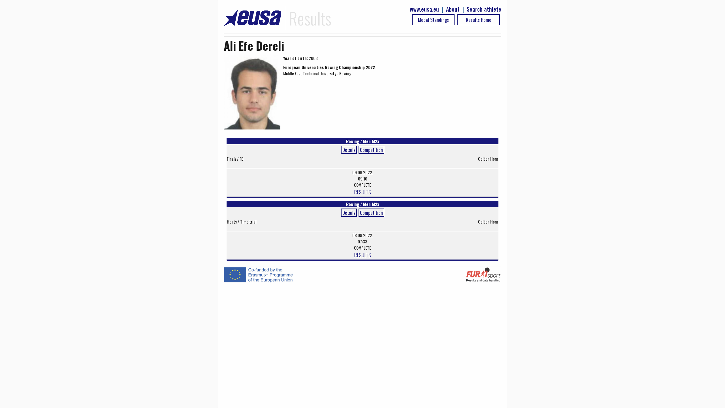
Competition (371, 149)
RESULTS (362, 192)
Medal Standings (433, 19)
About (453, 9)
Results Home (478, 19)
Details (348, 149)
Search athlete (484, 9)
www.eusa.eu (424, 9)
